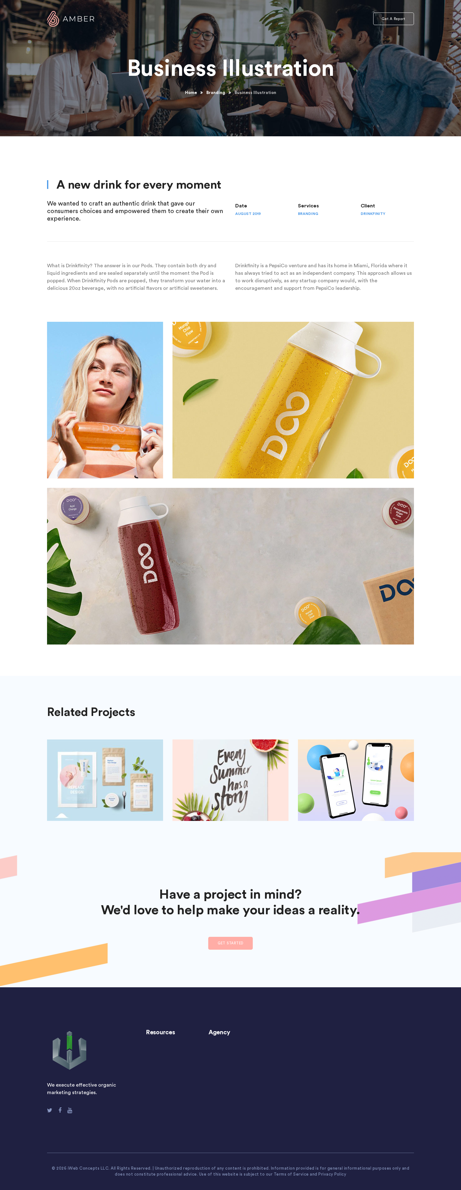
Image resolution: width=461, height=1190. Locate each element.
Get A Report (393, 19)
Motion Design (356, 776)
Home (191, 93)
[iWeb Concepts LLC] (70, 18)
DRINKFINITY (373, 214)
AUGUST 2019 (248, 214)
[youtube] (69, 1110)
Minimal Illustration (105, 776)
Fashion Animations (230, 776)
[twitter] (49, 1110)
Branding (215, 93)
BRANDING (308, 214)
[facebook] (59, 1110)
